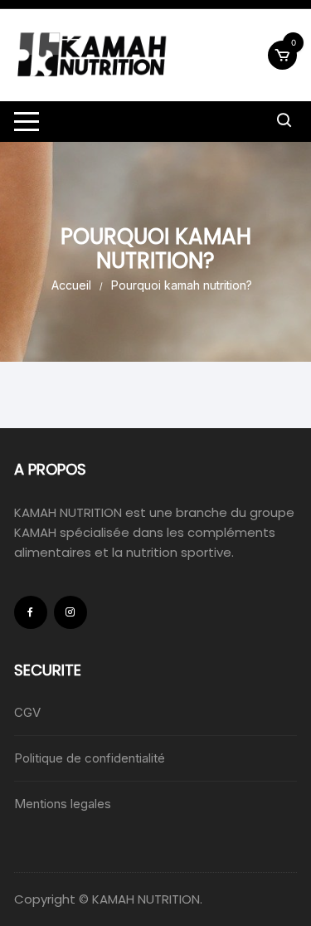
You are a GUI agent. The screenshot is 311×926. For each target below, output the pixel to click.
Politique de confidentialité (89, 758)
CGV (27, 712)
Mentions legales (62, 803)
